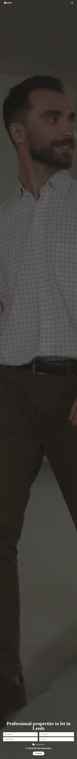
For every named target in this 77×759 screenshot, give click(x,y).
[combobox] (20, 734)
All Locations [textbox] (8, 734)
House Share (39, 744)
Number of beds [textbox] (9, 739)
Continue (38, 753)
